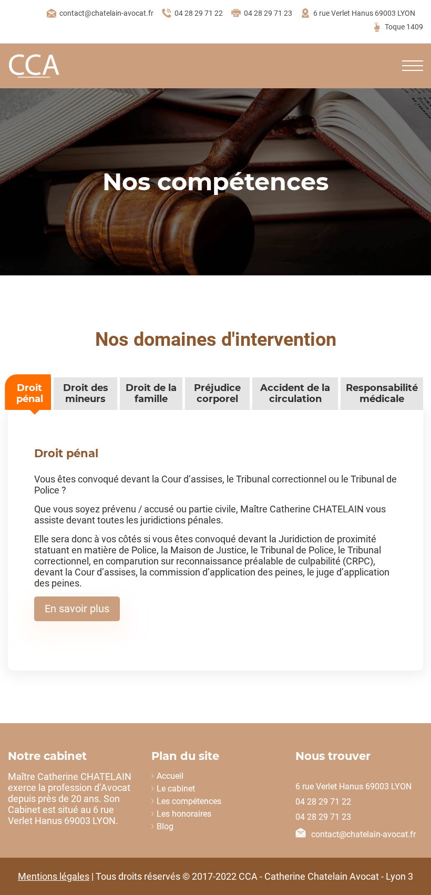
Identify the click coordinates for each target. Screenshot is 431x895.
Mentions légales (53, 876)
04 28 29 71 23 (268, 13)
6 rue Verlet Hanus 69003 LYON (364, 13)
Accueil (170, 776)
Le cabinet (176, 789)
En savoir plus (77, 608)
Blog (165, 826)
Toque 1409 (404, 27)
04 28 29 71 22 (199, 13)
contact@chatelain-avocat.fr (106, 13)
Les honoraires (184, 814)
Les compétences (189, 801)
